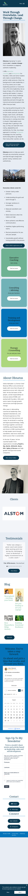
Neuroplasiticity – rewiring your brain (10, 598)
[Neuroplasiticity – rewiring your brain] (8, 591)
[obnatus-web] (5, 2)
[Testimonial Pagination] (8, 566)
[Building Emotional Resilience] (19, 618)
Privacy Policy (15, 833)
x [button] (26, 885)
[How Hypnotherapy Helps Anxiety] (8, 618)
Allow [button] (20, 892)
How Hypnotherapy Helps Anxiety (10, 626)
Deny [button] (8, 892)
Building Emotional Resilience (19, 625)
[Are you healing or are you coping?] (19, 595)
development (16, 73)
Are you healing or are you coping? (19, 606)
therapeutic (19, 132)
